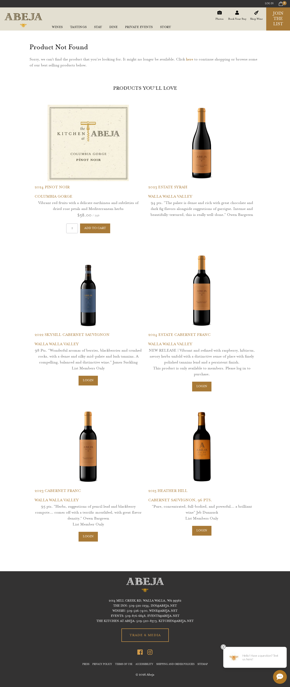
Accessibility (144, 664)
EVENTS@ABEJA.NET (163, 616)
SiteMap (202, 664)
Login (88, 380)
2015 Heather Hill (167, 491)
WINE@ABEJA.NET (163, 611)
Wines (57, 27)
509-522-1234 (139, 606)
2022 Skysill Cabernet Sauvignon (72, 335)
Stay (98, 27)
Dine (113, 27)
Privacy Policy (102, 664)
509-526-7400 (137, 611)
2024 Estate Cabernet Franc (179, 335)
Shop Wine (256, 11)
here (189, 59)
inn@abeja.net (164, 606)
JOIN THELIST (278, 19)
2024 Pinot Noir (52, 187)
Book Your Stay (237, 11)
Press (85, 664)
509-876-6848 (135, 616)
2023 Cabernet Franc (58, 491)
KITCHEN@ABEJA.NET (176, 621)
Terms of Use (123, 664)
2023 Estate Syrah (167, 187)
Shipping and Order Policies (175, 664)
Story (165, 27)
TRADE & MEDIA (145, 635)
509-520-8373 (146, 621)
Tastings (78, 27)
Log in (269, 4)
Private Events (139, 27)
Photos (219, 11)
